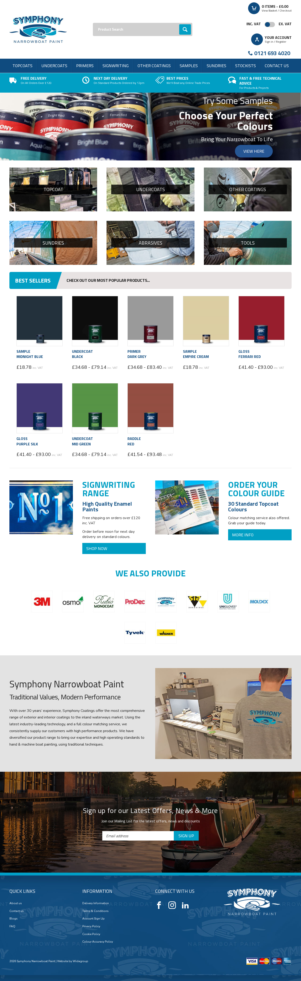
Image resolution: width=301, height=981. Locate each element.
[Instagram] (172, 905)
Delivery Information (95, 903)
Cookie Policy (91, 934)
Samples (189, 65)
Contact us (277, 65)
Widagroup (80, 961)
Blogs (13, 918)
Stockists (245, 65)
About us (15, 903)
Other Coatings (154, 65)
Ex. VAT (285, 24)
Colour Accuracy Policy (97, 942)
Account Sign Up (93, 918)
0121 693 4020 (272, 53)
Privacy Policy (91, 926)
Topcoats (22, 65)
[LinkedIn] (185, 905)
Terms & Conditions (95, 911)
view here (253, 151)
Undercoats (54, 65)
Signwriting (116, 65)
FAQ (12, 926)
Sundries (216, 65)
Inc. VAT (253, 24)
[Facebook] (159, 905)
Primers (85, 65)
